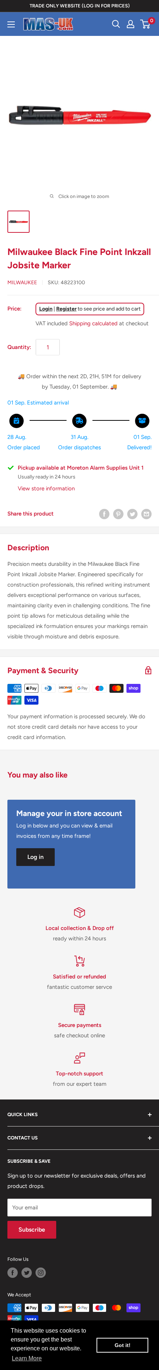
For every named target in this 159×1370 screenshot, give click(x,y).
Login (46, 309)
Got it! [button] (123, 1345)
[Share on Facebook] (104, 513)
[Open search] (116, 24)
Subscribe (31, 1229)
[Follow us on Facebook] (12, 1272)
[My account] (130, 24)
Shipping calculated (93, 323)
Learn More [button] (27, 1358)
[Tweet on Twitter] (132, 513)
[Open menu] (11, 24)
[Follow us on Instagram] (40, 1272)
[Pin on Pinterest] (118, 513)
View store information (46, 488)
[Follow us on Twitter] (26, 1272)
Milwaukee (22, 282)
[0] (145, 24)
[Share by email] (146, 513)
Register (66, 309)
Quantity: (19, 347)
